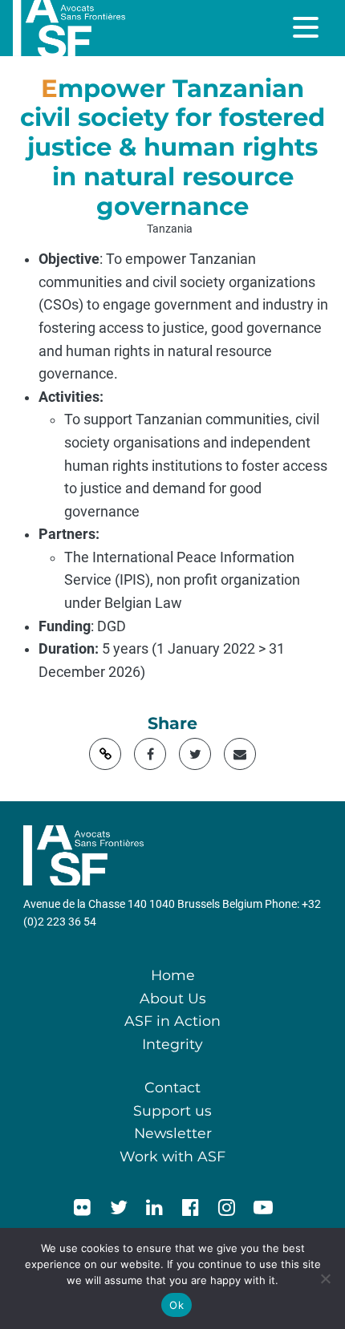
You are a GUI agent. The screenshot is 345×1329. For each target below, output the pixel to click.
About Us (173, 998)
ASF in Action (172, 1020)
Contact (172, 1087)
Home (173, 974)
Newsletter (173, 1132)
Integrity (172, 1043)
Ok (176, 1305)
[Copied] (105, 754)
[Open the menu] (307, 27)
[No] (325, 1278)
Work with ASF (172, 1156)
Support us (172, 1110)
